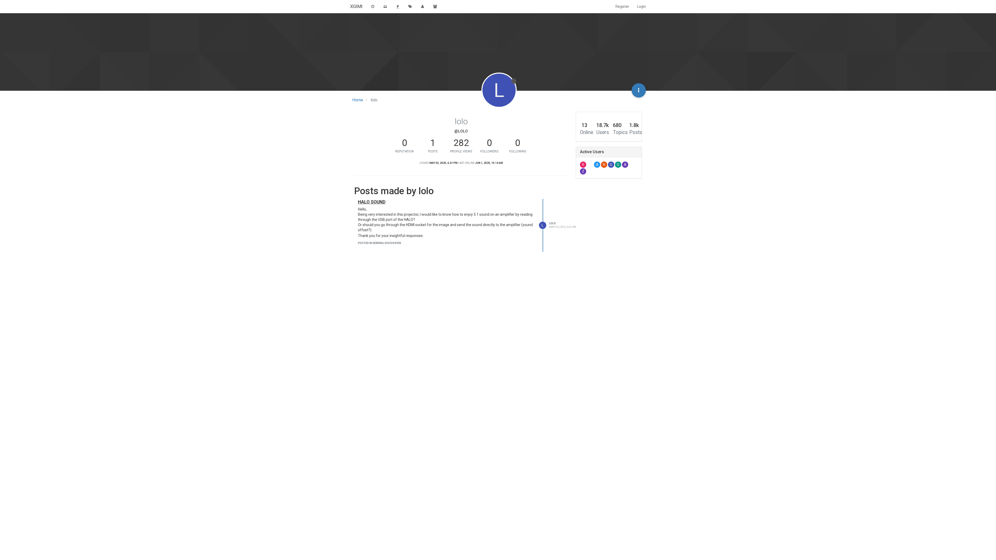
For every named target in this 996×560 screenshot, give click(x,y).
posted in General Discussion (379, 243)
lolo (552, 223)
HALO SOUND (371, 202)
